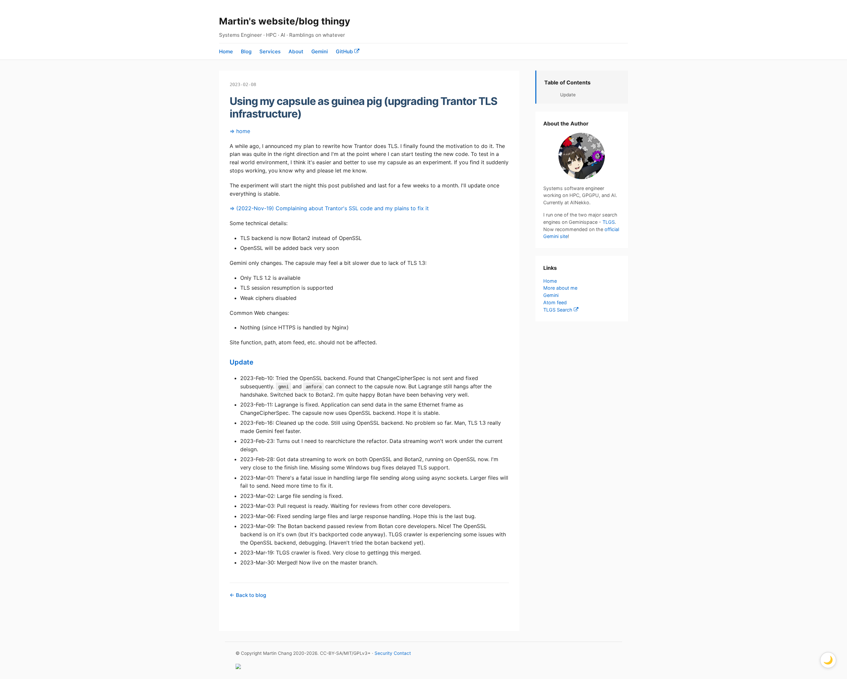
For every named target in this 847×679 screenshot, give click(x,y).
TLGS (608, 222)
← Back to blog (248, 595)
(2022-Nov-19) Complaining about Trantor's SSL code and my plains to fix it (332, 208)
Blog (246, 51)
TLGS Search (558, 310)
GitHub (345, 51)
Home (226, 51)
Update (241, 362)
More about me (560, 288)
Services (270, 51)
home (243, 131)
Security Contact (393, 653)
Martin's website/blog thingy (284, 21)
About (296, 51)
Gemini (319, 51)
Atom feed (555, 302)
